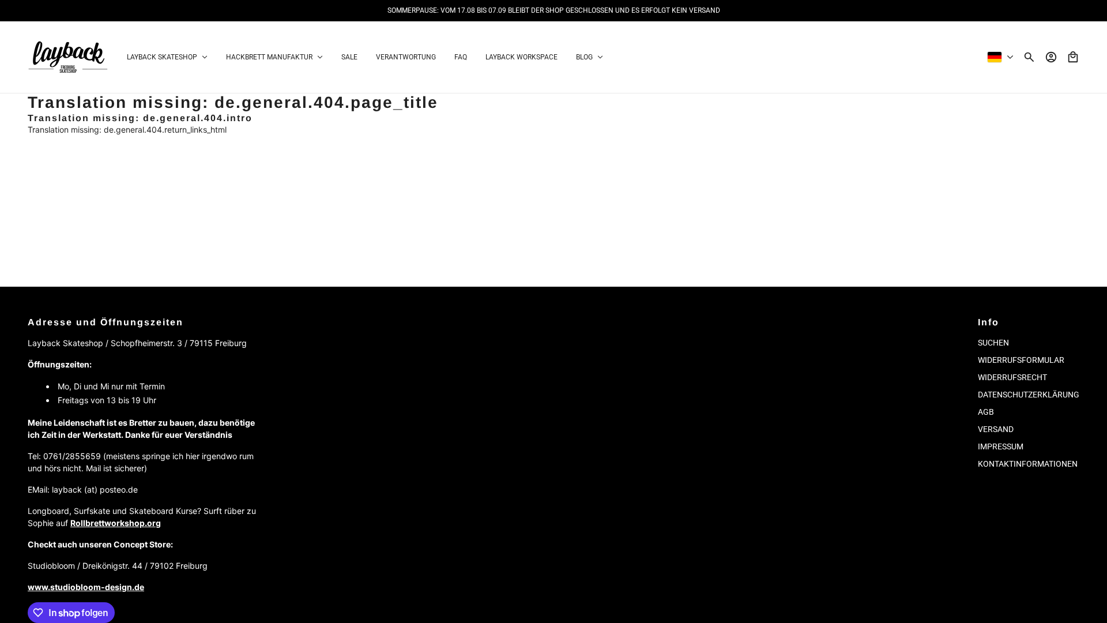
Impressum (1000, 446)
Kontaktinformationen (1028, 463)
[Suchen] (1029, 57)
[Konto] (1051, 57)
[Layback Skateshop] (68, 57)
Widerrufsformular (1021, 360)
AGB (986, 411)
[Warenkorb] (1073, 57)
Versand (996, 429)
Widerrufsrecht (1012, 377)
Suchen (993, 342)
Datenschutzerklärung (1028, 394)
